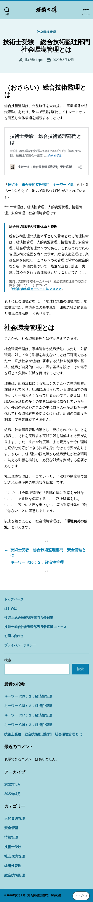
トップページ (13, 599)
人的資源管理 (14, 818)
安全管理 (11, 828)
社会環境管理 (46, 32)
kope (39, 60)
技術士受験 (12, 847)
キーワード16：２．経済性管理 (28, 725)
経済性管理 (12, 866)
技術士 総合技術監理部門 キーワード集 (41, 184)
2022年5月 (12, 784)
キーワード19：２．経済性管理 (28, 696)
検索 (7, 660)
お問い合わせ (13, 636)
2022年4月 (12, 794)
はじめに (10, 608)
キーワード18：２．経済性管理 (28, 706)
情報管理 (11, 837)
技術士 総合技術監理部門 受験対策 (28, 617)
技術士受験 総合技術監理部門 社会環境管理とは (43, 734)
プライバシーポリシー (20, 645)
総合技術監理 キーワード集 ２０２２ (36, 289)
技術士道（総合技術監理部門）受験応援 (38, 895)
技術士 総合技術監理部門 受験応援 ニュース (35, 627)
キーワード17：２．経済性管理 (28, 715)
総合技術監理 (14, 875)
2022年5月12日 (63, 60)
